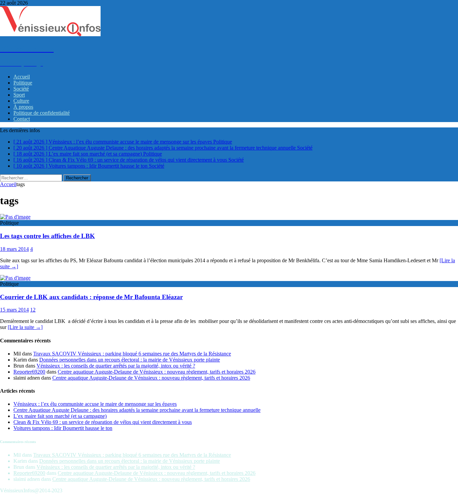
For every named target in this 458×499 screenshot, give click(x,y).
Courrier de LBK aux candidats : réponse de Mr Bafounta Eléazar (91, 296)
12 (33, 310)
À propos (23, 107)
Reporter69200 (29, 372)
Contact (21, 119)
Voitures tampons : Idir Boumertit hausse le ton (62, 428)
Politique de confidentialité (41, 113)
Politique (22, 83)
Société (21, 89)
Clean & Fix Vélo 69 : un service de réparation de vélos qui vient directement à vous (102, 422)
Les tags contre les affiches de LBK (47, 235)
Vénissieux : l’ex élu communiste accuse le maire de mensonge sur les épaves (95, 404)
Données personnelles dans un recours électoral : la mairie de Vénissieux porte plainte (129, 360)
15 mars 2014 (14, 310)
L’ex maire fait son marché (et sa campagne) (60, 416)
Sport (19, 95)
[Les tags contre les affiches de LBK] (15, 217)
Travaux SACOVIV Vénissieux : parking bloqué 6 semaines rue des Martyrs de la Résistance (132, 353)
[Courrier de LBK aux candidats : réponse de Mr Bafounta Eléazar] (15, 278)
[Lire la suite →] (25, 327)
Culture (21, 101)
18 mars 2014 (14, 249)
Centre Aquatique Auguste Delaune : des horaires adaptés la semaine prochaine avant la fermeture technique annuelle (137, 410)
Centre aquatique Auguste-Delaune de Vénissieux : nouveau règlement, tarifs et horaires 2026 (156, 372)
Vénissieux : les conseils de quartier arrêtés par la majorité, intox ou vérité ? (116, 366)
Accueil (21, 76)
